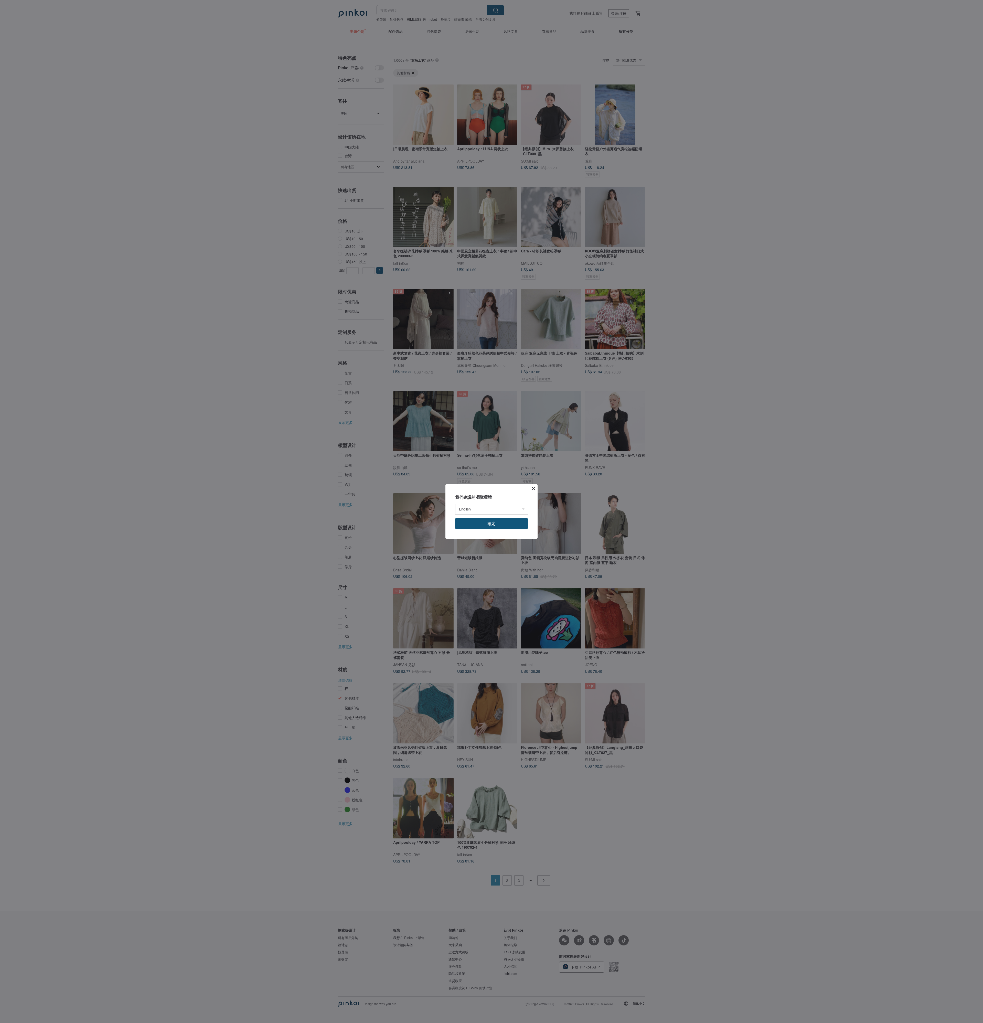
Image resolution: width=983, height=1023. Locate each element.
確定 (491, 523)
